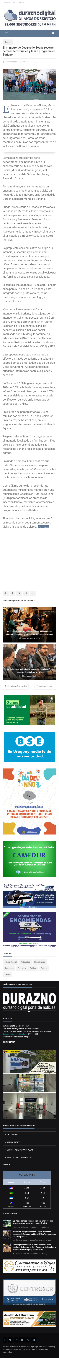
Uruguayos (9, 968)
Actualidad (25, 962)
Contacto (7, 3)
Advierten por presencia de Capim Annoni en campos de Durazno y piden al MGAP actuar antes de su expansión (34, 1234)
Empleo (44, 968)
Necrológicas (39, 962)
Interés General (11, 962)
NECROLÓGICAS (20, 3)
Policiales (22, 968)
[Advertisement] (29, 558)
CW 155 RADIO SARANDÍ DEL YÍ (20, 1150)
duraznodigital (11, 62)
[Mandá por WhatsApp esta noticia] (6, 593)
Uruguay (8, 42)
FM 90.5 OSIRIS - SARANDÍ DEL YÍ (20, 1157)
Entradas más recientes (17, 686)
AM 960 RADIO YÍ (14, 1142)
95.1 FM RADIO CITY (15, 1135)
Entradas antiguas (44, 686)
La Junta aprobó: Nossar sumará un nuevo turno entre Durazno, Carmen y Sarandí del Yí (33, 1222)
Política (33, 968)
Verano (7, 974)
